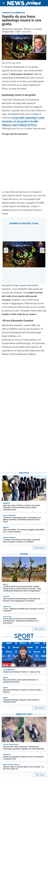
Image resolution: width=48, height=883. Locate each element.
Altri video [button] (40, 775)
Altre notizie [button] (39, 548)
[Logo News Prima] (24, 3)
